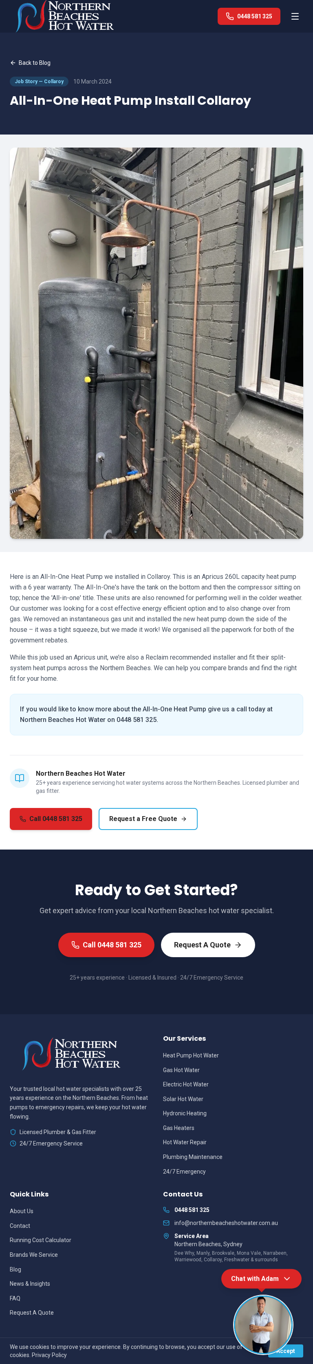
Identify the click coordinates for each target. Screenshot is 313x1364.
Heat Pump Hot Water (191, 1055)
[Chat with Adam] (263, 1325)
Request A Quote (202, 944)
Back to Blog (35, 63)
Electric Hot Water (186, 1084)
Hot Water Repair (185, 1142)
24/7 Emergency (184, 1171)
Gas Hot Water (181, 1070)
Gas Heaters (178, 1128)
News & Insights (30, 1283)
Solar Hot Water (183, 1099)
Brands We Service (34, 1254)
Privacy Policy (49, 1355)
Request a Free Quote (143, 819)
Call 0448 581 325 (55, 819)
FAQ (15, 1298)
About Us (21, 1211)
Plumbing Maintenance (193, 1157)
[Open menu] (295, 16)
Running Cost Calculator (40, 1240)
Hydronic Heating (185, 1113)
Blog (15, 1269)
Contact (20, 1226)
